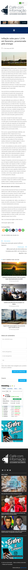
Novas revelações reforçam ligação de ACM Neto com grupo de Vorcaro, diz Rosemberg (13, 514)
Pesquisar (3, 378)
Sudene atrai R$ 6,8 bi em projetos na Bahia (14, 303)
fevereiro (8, 235)
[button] (14, 30)
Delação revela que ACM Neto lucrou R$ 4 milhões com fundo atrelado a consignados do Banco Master (13, 532)
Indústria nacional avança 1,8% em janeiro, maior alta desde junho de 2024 (14, 278)
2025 (5, 235)
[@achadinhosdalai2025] (13, 431)
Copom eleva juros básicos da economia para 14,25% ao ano (14, 326)
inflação (15, 235)
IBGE (11, 235)
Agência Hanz (23, 567)
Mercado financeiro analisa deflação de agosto (11, 493)
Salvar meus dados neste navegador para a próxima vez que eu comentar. (13, 366)
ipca (18, 235)
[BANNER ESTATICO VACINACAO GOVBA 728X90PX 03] (14, 22)
